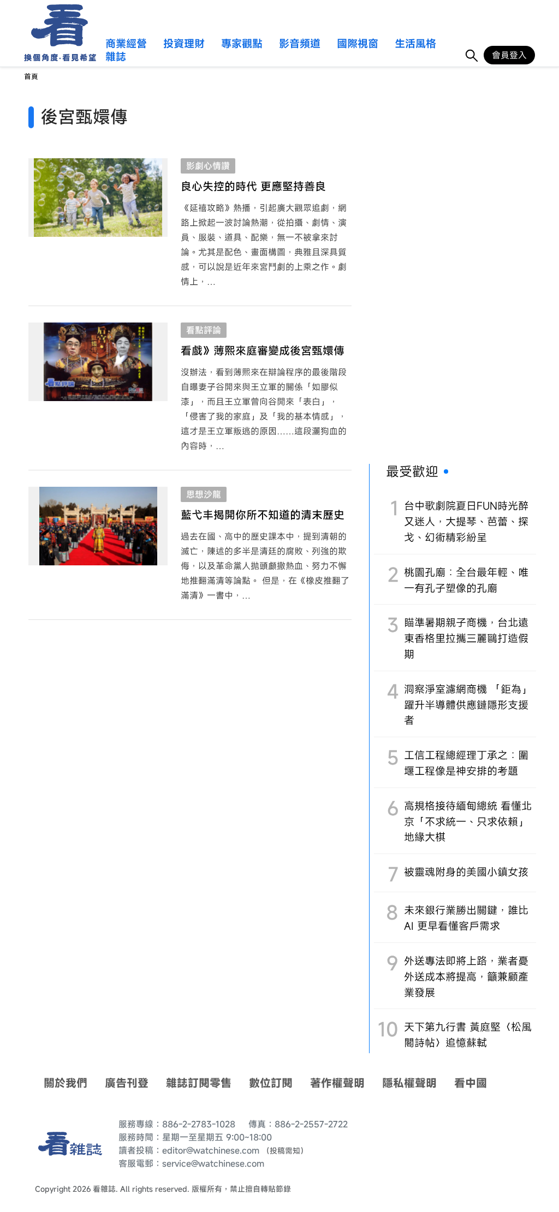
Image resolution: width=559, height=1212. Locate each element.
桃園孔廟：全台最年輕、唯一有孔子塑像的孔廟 (466, 580)
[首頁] (56, 25)
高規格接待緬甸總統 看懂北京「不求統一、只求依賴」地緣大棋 (468, 821)
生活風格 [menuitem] (415, 44)
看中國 (470, 1083)
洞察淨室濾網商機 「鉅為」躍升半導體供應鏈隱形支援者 (468, 704)
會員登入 (509, 55)
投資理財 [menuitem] (184, 44)
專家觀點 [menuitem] (242, 44)
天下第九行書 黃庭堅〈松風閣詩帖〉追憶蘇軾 (468, 1034)
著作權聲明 (337, 1083)
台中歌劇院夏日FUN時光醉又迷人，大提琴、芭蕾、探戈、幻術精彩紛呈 (466, 521)
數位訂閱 (271, 1083)
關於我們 (65, 1083)
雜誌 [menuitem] (115, 57)
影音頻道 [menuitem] (299, 44)
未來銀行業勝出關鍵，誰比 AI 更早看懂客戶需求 (466, 918)
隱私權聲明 (409, 1083)
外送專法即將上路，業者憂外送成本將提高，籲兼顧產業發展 (466, 976)
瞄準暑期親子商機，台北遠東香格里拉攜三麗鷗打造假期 (466, 638)
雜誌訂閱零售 (198, 1083)
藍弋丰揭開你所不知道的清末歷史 (262, 515)
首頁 (31, 76)
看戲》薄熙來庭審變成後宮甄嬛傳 (262, 350)
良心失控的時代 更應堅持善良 (253, 186)
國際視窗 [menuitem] (357, 44)
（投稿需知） (285, 1150)
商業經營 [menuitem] (126, 44)
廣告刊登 (126, 1083)
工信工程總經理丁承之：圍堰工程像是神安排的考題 (466, 763)
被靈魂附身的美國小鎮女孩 (466, 872)
